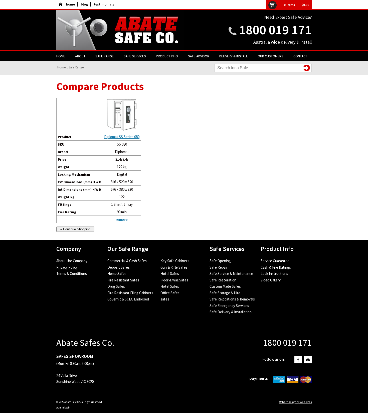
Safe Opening (220, 260)
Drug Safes (116, 286)
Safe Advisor (198, 56)
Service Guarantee (275, 260)
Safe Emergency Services (229, 305)
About (80, 56)
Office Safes (169, 292)
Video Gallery (271, 280)
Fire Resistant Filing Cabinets (130, 292)
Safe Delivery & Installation (231, 311)
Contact (300, 56)
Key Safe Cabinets (174, 260)
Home (60, 56)
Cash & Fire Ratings (276, 267)
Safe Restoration (223, 280)
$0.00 (305, 5)
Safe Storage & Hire (225, 292)
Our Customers (270, 56)
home (70, 4)
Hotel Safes (169, 273)
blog (84, 4)
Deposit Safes (118, 267)
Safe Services (135, 56)
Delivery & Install (233, 56)
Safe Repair (219, 267)
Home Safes (116, 273)
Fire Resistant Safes (123, 280)
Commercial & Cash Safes (127, 260)
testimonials (104, 4)
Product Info (167, 56)
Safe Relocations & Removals (232, 299)
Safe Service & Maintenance (231, 273)
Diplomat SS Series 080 (121, 136)
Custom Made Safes (225, 286)
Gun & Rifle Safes (174, 267)
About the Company (71, 260)
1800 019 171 (275, 30)
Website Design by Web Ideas (295, 402)
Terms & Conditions (71, 273)
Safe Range (104, 56)
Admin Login (63, 407)
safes (164, 299)
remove (122, 219)
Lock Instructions (274, 273)
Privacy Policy (67, 267)
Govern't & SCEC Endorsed (128, 299)
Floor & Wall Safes (174, 280)
